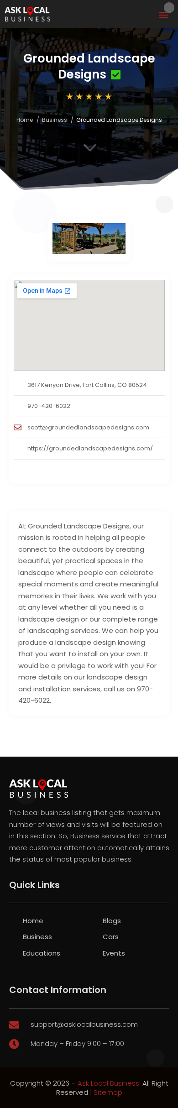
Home (24, 120)
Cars (111, 936)
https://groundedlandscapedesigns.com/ (90, 448)
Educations (41, 953)
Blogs (112, 920)
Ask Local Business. (109, 1083)
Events (114, 953)
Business (54, 120)
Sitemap (108, 1092)
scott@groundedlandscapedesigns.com (88, 427)
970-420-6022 (48, 406)
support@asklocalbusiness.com (84, 1024)
